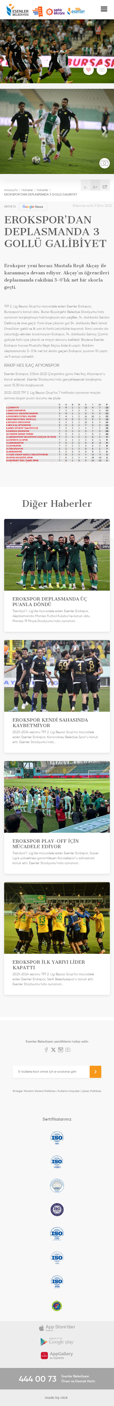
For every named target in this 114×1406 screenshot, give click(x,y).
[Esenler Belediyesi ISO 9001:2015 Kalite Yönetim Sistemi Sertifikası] (57, 1137)
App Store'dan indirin (57, 1328)
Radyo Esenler (76, 11)
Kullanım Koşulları (69, 1091)
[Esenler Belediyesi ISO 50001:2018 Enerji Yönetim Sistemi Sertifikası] (57, 1281)
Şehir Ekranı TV (55, 12)
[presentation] (10, 131)
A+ (95, 187)
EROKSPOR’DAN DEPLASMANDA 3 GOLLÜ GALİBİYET (40, 194)
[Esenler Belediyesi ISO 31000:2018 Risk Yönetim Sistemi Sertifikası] (57, 1233)
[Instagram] (60, 1050)
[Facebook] (46, 1050)
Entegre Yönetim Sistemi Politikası (34, 1091)
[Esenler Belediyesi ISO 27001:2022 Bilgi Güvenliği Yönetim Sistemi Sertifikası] (57, 1185)
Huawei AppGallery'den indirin (57, 1355)
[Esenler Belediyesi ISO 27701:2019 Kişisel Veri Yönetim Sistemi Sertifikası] (57, 1209)
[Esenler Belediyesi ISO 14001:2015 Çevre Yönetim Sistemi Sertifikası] (57, 1161)
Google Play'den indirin (57, 1342)
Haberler (27, 190)
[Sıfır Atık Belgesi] (57, 1305)
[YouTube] (67, 1050)
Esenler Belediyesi (17, 10)
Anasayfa (11, 190)
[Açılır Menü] (104, 10)
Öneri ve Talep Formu (37, 12)
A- (86, 187)
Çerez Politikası (91, 1091)
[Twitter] (53, 1050)
